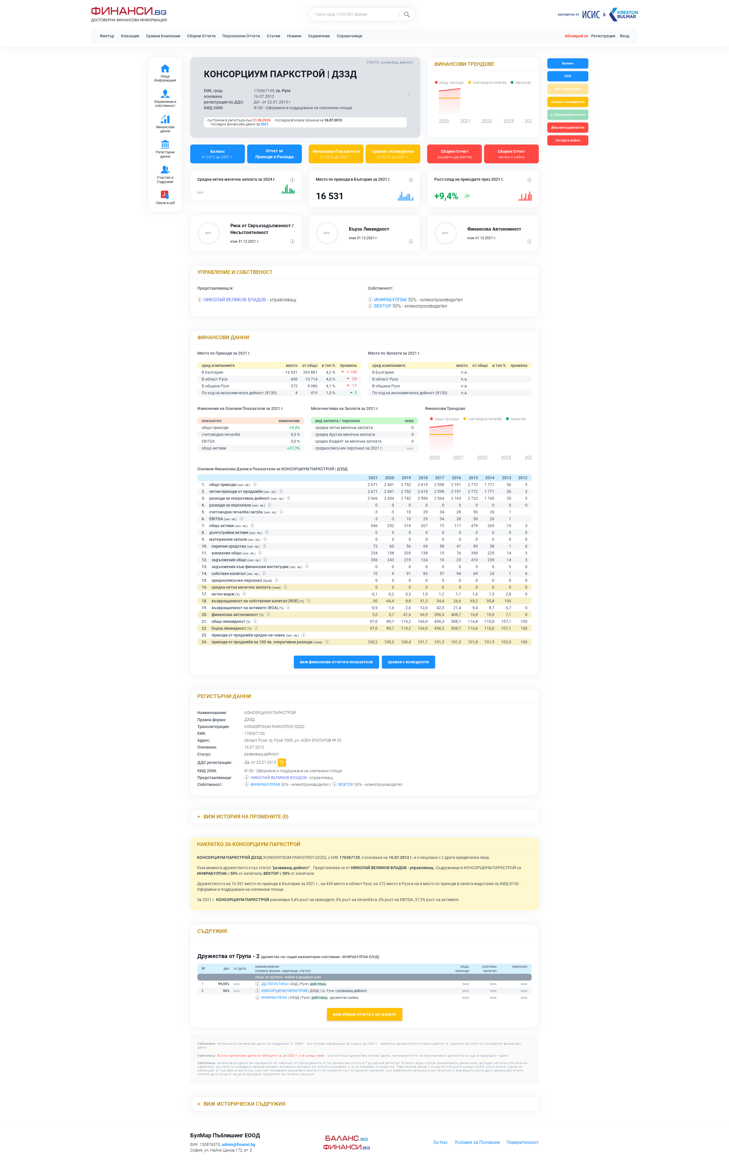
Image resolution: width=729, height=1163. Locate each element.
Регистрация (603, 36)
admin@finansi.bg (238, 1144)
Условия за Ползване (477, 1142)
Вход (624, 36)
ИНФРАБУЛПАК (390, 299)
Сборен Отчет (454, 154)
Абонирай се (576, 36)
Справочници (349, 36)
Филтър (107, 36)
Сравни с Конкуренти (393, 154)
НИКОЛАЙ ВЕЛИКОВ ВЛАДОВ (235, 299)
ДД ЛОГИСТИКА (274, 984)
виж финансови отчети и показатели (336, 662)
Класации (130, 36)
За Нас (440, 1142)
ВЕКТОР (382, 306)
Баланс (217, 154)
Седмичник (319, 36)
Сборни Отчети (201, 36)
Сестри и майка (567, 140)
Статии (273, 36)
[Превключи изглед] (409, 93)
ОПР (567, 76)
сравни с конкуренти (408, 662)
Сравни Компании (163, 36)
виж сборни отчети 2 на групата (364, 1014)
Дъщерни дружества (568, 127)
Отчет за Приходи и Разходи (274, 154)
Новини (294, 36)
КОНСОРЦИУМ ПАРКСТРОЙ (284, 991)
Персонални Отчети (241, 36)
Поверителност (523, 1142)
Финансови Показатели (336, 154)
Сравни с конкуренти (567, 102)
